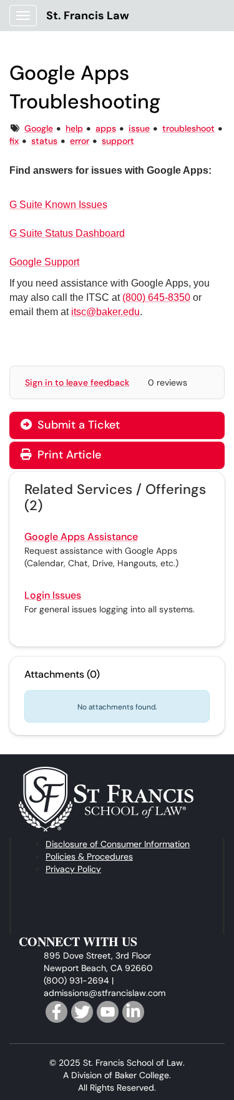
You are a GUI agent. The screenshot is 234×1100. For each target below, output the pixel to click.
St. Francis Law (87, 15)
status (44, 140)
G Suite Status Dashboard (67, 233)
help (74, 128)
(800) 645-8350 (156, 297)
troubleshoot (188, 128)
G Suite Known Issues (58, 204)
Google (38, 128)
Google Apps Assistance (81, 536)
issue (139, 128)
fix (14, 140)
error (79, 140)
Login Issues (52, 595)
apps (105, 128)
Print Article (67, 454)
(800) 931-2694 (76, 980)
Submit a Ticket (77, 424)
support (118, 140)
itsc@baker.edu (105, 311)
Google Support (44, 262)
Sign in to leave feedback (77, 382)
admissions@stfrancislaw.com (104, 992)
